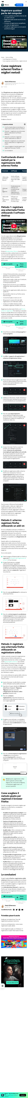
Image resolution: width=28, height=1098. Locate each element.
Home (2, 57)
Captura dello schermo (10, 661)
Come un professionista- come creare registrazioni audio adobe (11, 925)
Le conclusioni (9, 150)
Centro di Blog (9, 57)
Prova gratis (8, 264)
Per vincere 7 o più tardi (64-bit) (8, 268)
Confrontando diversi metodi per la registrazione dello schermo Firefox (15, 127)
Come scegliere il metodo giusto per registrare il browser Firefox (15, 147)
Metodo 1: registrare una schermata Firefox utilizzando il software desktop (15, 133)
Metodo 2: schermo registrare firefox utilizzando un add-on (13, 137)
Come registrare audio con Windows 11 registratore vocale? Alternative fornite (12, 929)
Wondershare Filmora (12, 251)
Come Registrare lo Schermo (10, 59)
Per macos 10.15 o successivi (20, 270)
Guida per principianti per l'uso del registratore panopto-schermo (10, 920)
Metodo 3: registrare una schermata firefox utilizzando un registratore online (15, 142)
